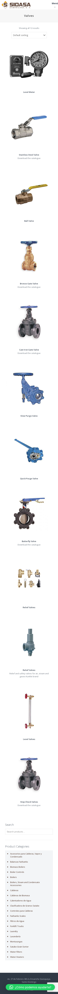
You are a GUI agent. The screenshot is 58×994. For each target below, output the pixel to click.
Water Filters (16, 951)
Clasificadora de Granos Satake (24, 905)
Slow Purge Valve (29, 415)
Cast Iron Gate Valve (29, 349)
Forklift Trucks (17, 926)
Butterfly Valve (29, 541)
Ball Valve (29, 220)
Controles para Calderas (21, 910)
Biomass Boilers (17, 866)
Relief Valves (29, 607)
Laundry (14, 931)
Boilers (13, 877)
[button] (30, 987)
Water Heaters (17, 957)
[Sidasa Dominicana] (16, 5)
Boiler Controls (17, 872)
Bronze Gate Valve (29, 283)
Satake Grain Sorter (19, 946)
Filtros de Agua (17, 921)
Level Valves (29, 739)
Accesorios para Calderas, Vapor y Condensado (26, 855)
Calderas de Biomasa (20, 895)
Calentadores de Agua (20, 900)
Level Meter (29, 92)
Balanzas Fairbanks (19, 861)
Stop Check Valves (29, 801)
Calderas (14, 890)
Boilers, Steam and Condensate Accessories (25, 884)
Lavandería (15, 936)
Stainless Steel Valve (29, 154)
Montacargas (16, 941)
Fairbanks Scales (18, 916)
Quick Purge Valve (29, 478)
